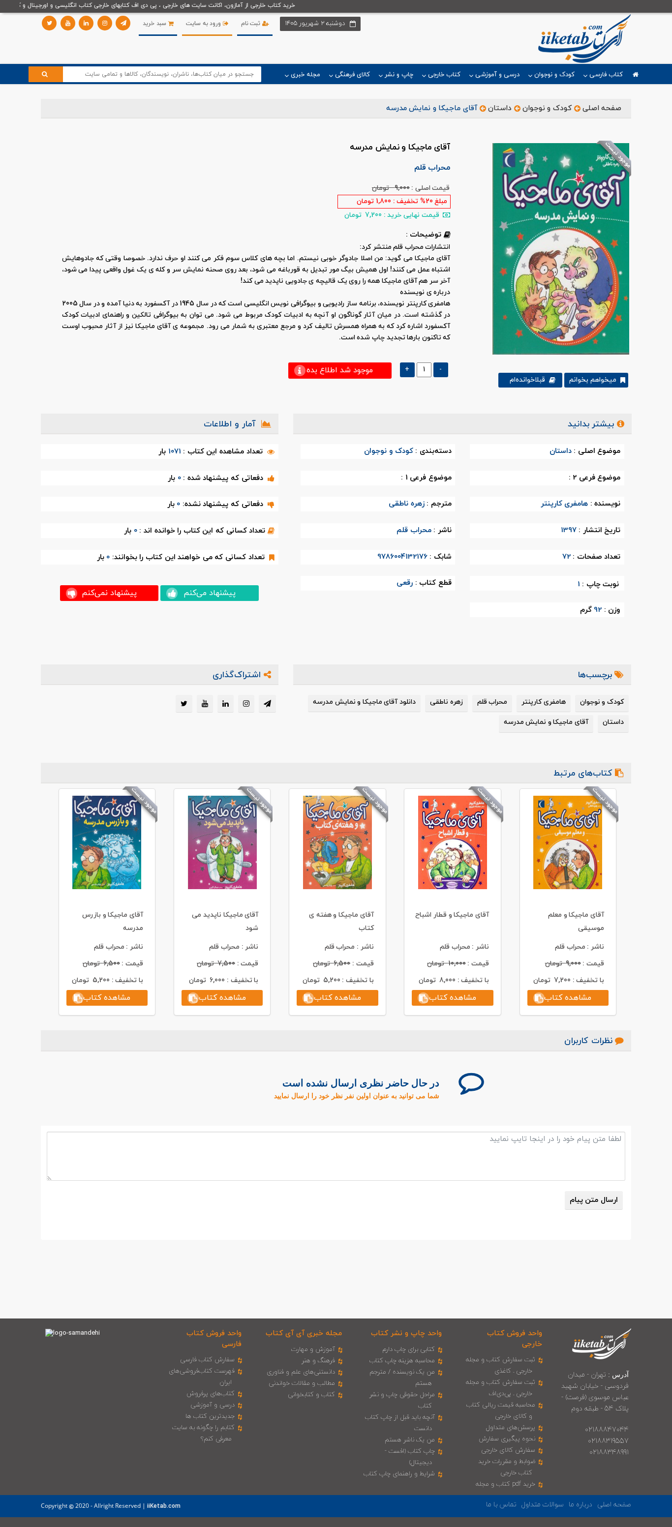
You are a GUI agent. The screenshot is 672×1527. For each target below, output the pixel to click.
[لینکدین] (86, 23)
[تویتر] (49, 23)
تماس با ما (501, 1504)
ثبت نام (251, 24)
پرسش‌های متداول (510, 1427)
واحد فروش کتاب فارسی (214, 1338)
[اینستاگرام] (104, 23)
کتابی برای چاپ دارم (408, 1349)
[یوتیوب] (68, 23)
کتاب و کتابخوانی (311, 1394)
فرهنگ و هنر (318, 1360)
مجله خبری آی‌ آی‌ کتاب (304, 1333)
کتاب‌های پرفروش (210, 1393)
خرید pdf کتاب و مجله (505, 1484)
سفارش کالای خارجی (508, 1450)
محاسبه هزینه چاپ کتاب (402, 1360)
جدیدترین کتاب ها (210, 1416)
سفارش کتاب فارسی (207, 1359)
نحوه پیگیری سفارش (507, 1439)
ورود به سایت (204, 24)
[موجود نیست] (557, 248)
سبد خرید (155, 24)
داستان (500, 108)
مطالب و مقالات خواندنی (302, 1383)
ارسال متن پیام (594, 1200)
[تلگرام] (123, 23)
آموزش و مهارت (313, 1349)
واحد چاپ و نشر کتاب (406, 1333)
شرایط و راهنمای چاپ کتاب (399, 1473)
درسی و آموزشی (212, 1405)
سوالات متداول (542, 1504)
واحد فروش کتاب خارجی (514, 1338)
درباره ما (580, 1504)
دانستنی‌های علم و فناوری (301, 1372)
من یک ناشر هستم (410, 1440)
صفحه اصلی (602, 108)
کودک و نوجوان (547, 108)
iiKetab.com (164, 1506)
